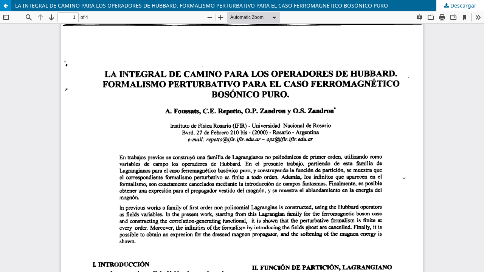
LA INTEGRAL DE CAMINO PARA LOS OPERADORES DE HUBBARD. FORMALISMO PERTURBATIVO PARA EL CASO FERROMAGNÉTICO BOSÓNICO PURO (201, 5)
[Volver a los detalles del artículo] (5, 5)
